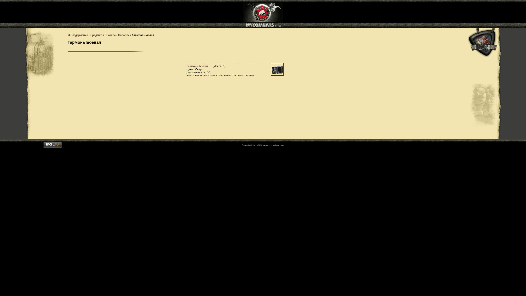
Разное (111, 35)
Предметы (97, 35)
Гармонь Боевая (198, 66)
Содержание (80, 35)
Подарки (123, 35)
